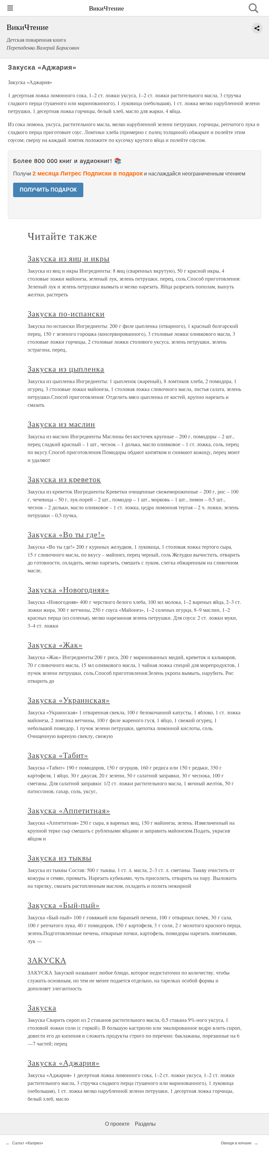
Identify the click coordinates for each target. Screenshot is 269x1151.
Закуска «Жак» (55, 644)
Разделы (145, 1124)
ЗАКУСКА (47, 960)
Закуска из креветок (64, 479)
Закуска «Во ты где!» (66, 534)
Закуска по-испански (66, 313)
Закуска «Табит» (58, 755)
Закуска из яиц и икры (69, 258)
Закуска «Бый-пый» (64, 905)
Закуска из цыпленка (66, 368)
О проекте (117, 1124)
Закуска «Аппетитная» (69, 810)
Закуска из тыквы (60, 857)
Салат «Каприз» (27, 1143)
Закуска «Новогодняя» (68, 589)
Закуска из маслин (61, 424)
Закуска (42, 1007)
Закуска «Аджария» (64, 1062)
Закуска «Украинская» (69, 700)
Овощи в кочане (236, 1143)
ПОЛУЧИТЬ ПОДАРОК (48, 190)
